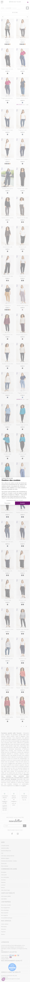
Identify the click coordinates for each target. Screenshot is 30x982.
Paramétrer (7, 503)
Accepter (22, 503)
